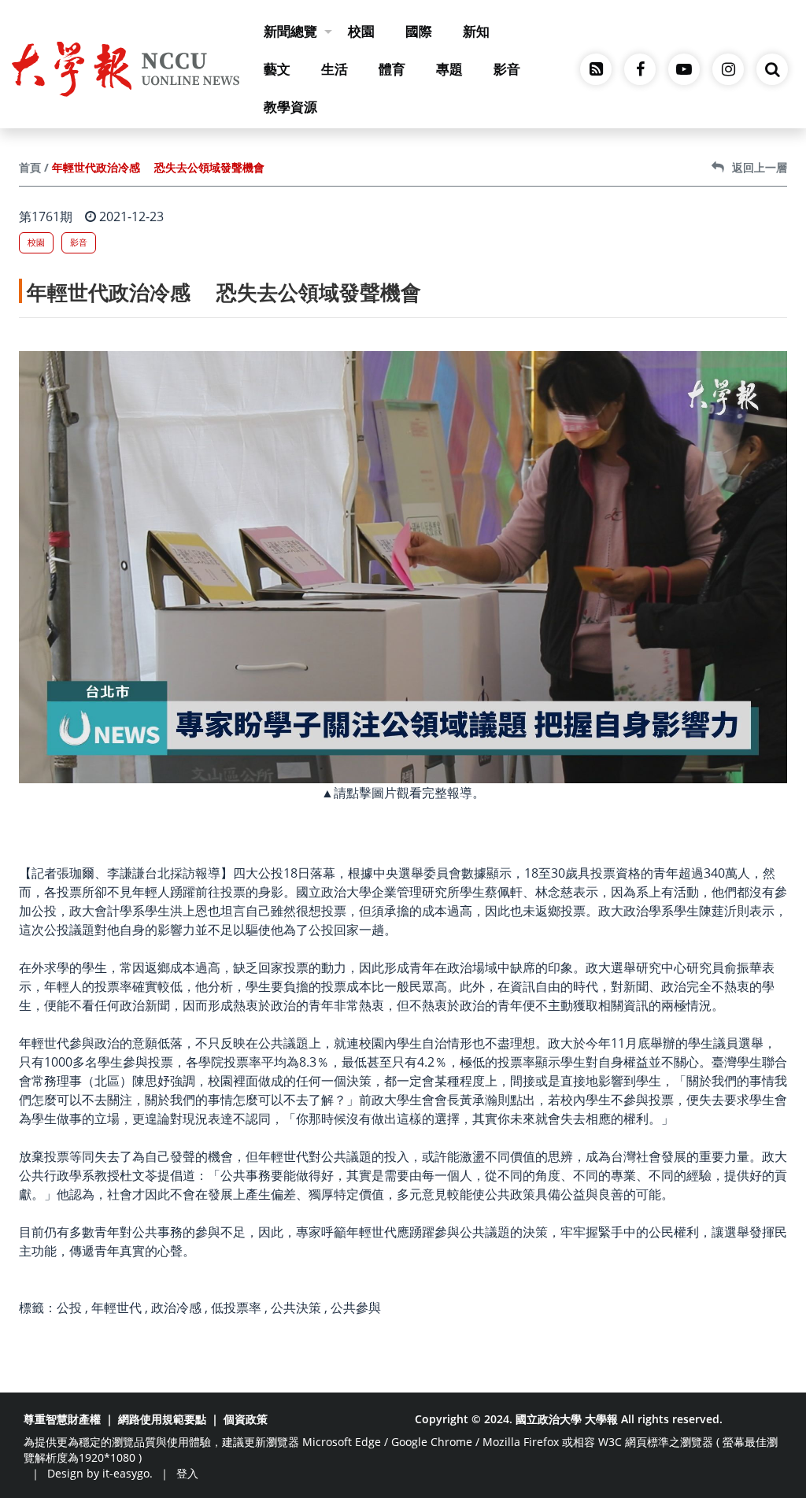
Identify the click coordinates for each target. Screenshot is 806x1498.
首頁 (30, 167)
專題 (449, 69)
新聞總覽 (290, 31)
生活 (334, 69)
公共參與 (356, 1307)
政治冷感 (176, 1307)
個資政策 (246, 1418)
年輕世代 (116, 1307)
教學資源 (290, 107)
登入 (187, 1473)
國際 (418, 31)
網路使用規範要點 (162, 1418)
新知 (476, 31)
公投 (69, 1307)
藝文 (277, 69)
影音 (507, 69)
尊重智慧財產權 (62, 1418)
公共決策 (296, 1307)
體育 (392, 69)
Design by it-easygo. (100, 1473)
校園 (361, 31)
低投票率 (236, 1307)
